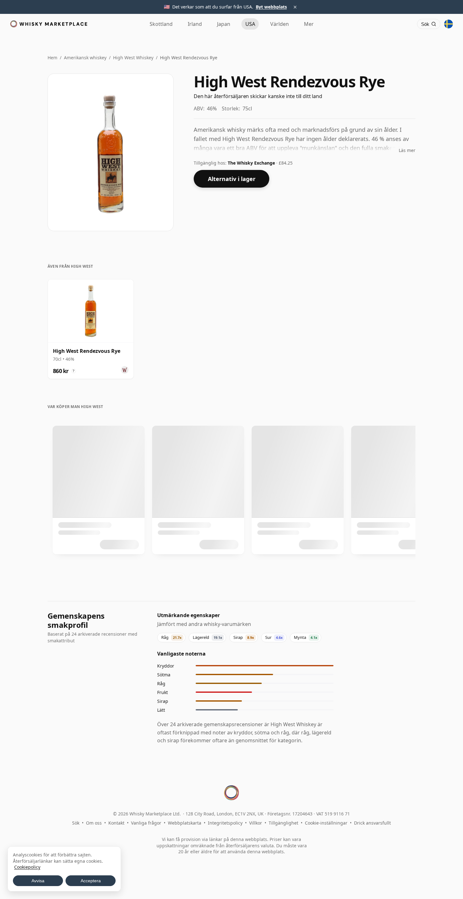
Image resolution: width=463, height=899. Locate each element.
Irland (195, 23)
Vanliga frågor (146, 823)
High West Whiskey (133, 58)
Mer (309, 23)
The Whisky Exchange (252, 163)
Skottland (161, 23)
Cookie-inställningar (326, 823)
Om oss (94, 823)
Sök (75, 823)
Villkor (255, 823)
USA (250, 23)
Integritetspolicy (225, 823)
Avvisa (37, 880)
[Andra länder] (448, 24)
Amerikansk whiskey (85, 58)
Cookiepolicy (27, 867)
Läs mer (407, 150)
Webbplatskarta (184, 823)
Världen (279, 23)
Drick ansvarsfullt (372, 823)
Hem (52, 58)
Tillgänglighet (283, 823)
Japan (223, 23)
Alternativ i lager (231, 179)
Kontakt (116, 823)
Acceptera (91, 880)
